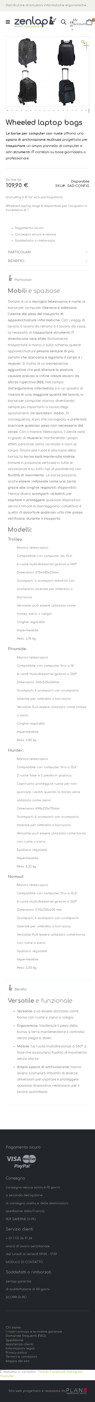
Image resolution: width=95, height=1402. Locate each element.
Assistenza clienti (19, 1344)
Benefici (16, 261)
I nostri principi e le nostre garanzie (34, 1331)
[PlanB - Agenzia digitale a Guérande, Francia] (76, 1391)
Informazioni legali (20, 1348)
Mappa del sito (18, 1361)
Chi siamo (13, 1327)
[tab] (47, 252)
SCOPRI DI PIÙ (16, 1297)
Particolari (19, 252)
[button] (83, 46)
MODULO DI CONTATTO (24, 1262)
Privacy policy (16, 1352)
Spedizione (14, 1340)
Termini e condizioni (21, 1356)
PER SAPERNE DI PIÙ (21, 1219)
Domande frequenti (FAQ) (26, 1335)
